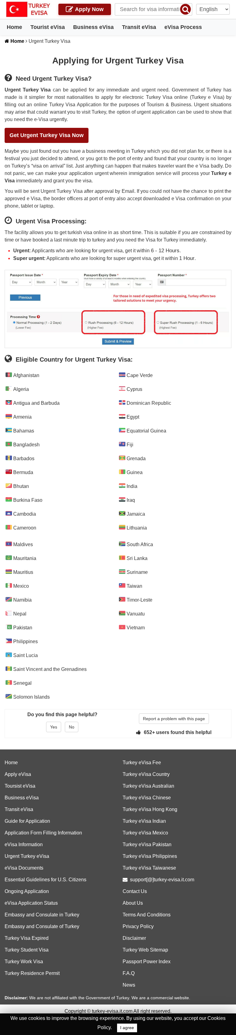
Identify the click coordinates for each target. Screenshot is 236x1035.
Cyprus (133, 389)
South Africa (139, 544)
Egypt (132, 417)
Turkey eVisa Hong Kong (150, 809)
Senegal (22, 683)
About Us (133, 903)
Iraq (130, 500)
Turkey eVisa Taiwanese (149, 868)
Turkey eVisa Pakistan (147, 844)
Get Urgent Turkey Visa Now (47, 135)
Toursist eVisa (20, 786)
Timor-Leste (138, 600)
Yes (53, 726)
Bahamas (23, 430)
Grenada (135, 458)
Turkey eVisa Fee (142, 762)
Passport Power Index (147, 961)
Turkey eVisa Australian (148, 786)
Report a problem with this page (174, 718)
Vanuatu (135, 613)
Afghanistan (25, 375)
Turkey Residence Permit (32, 973)
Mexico (20, 586)
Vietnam (135, 627)
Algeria (20, 389)
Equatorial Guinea (145, 430)
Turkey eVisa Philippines (150, 856)
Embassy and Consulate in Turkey (42, 914)
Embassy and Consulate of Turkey (42, 926)
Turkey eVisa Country (146, 774)
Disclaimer (134, 938)
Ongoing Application (27, 891)
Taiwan (133, 586)
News (129, 985)
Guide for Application (27, 821)
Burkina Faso (27, 500)
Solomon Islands (31, 697)
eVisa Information (24, 844)
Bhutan (20, 486)
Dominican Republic (148, 403)
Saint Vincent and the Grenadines (49, 669)
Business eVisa (93, 27)
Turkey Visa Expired (27, 938)
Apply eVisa (18, 774)
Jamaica (135, 514)
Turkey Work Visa (24, 961)
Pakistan (22, 627)
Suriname (136, 572)
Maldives (22, 544)
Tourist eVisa (47, 27)
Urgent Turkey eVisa (27, 856)
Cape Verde (139, 375)
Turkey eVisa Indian (144, 821)
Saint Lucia (25, 655)
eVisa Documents (24, 868)
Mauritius (22, 572)
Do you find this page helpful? (62, 714)
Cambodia (24, 514)
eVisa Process (183, 27)
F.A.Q (129, 973)
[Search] (185, 9)
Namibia (22, 600)
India (131, 486)
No (71, 726)
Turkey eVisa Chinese (147, 797)
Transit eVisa (139, 27)
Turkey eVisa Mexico (145, 832)
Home (14, 27)
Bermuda (22, 472)
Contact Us (135, 891)
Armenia (22, 417)
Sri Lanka (136, 558)
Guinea (134, 472)
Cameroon (24, 527)
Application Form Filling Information (43, 832)
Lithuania (136, 527)
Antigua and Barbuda (36, 403)
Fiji (129, 444)
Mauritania (24, 558)
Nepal (19, 613)
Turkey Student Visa (27, 949)
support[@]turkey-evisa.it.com (162, 879)
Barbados (23, 458)
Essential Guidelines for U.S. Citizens (45, 879)
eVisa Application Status (31, 903)
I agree (127, 1027)
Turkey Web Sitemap (145, 949)
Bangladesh (26, 444)
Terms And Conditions (147, 914)
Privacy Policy (138, 926)
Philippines (25, 641)
